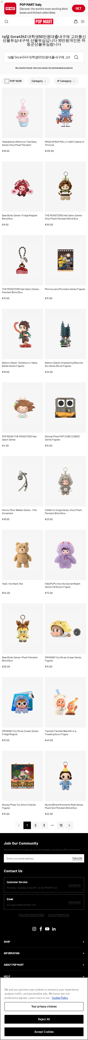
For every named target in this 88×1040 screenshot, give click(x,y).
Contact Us (75, 884)
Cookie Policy (60, 998)
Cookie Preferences (58, 914)
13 (60, 825)
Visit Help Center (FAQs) (31, 914)
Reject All (44, 1019)
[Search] (6, 21)
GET (78, 8)
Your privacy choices (44, 1006)
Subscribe (77, 858)
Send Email (74, 902)
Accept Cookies (44, 1031)
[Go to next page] (69, 825)
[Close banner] (2, 2)
